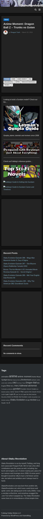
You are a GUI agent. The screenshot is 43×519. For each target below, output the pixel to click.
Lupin (7, 394)
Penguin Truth (15, 32)
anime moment (22, 79)
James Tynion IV (15, 392)
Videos (6, 19)
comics (10, 383)
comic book (4, 383)
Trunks (7, 85)
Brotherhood (26, 380)
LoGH (3, 394)
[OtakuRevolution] (21, 3)
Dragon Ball (9, 82)
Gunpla (34, 389)
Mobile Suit (10, 397)
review (33, 400)
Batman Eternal (17, 380)
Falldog (30, 463)
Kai (22, 392)
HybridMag (27, 516)
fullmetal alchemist (28, 385)
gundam (17, 389)
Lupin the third (27, 394)
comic (38, 380)
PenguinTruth (18, 466)
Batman (10, 380)
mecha (34, 394)
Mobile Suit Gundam (20, 397)
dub (38, 383)
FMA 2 (16, 386)
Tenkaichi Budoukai (29, 82)
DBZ (30, 79)
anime (13, 79)
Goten (17, 82)
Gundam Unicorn (26, 389)
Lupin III (12, 394)
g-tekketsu (10, 389)
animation (5, 377)
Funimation (4, 389)
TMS (7, 403)
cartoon (33, 380)
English (3, 386)
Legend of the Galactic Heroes (32, 392)
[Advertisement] (21, 222)
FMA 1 (12, 386)
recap (27, 400)
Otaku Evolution (17, 400)
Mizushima (4, 397)
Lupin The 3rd (18, 394)
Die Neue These (21, 383)
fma (8, 385)
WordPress (15, 516)
